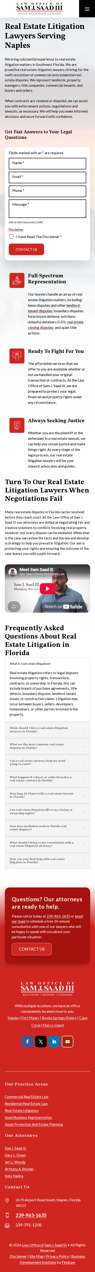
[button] (87, 8)
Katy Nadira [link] (14, 1176)
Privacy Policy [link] (57, 1256)
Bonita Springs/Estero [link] (59, 1017)
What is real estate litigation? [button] (30, 664)
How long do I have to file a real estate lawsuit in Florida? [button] (41, 795)
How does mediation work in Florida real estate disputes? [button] (38, 828)
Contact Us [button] (32, 948)
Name (18, 162)
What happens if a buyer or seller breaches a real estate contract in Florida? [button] (40, 779)
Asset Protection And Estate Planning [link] (34, 1124)
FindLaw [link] (68, 1262)
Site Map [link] (36, 1256)
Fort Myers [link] (30, 1017)
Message (20, 204)
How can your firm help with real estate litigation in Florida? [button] (37, 861)
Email (17, 176)
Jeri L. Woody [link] (15, 1162)
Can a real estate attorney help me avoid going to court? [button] (37, 763)
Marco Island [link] (53, 1025)
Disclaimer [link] (18, 1256)
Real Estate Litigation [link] (22, 1110)
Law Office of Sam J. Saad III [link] (44, 1245)
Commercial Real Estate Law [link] (26, 1097)
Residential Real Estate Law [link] (26, 1103)
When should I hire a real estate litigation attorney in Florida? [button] (39, 730)
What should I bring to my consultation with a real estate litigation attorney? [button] (42, 844)
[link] (39, 9)
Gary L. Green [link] (15, 1155)
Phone (18, 190)
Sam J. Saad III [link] (15, 1148)
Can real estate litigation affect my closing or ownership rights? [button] (41, 812)
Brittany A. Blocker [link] (19, 1169)
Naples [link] (13, 1017)
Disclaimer (16, 229)
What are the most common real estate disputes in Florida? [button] (37, 746)
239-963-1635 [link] (58, 916)
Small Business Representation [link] (28, 1117)
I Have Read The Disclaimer (39, 236)
